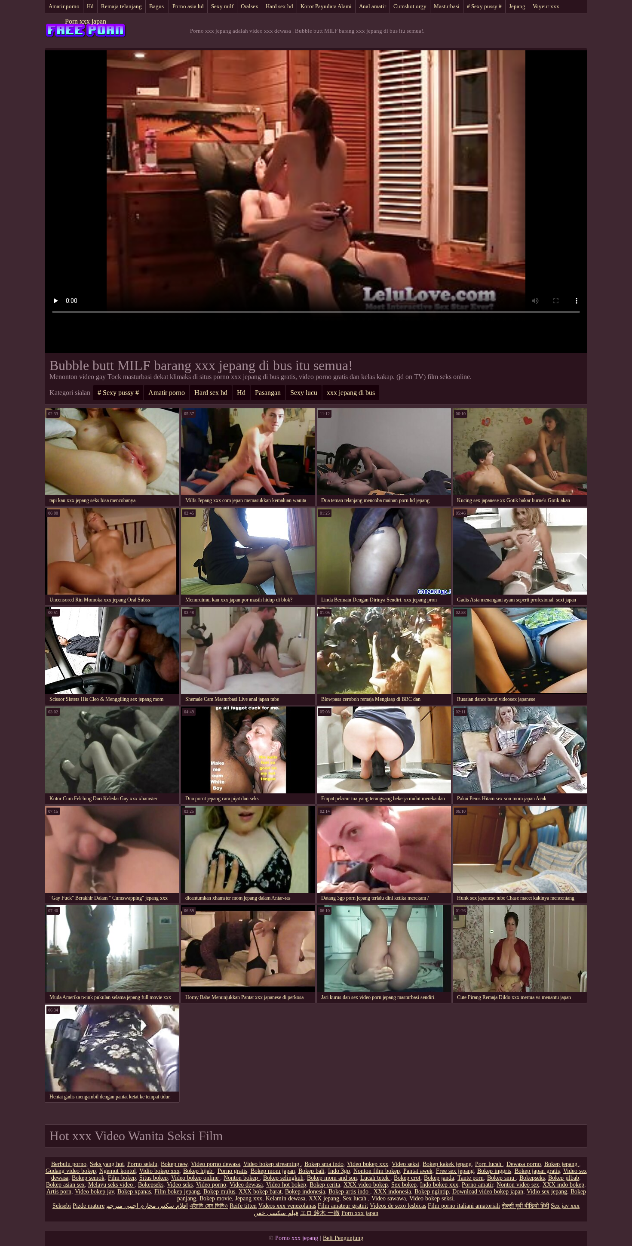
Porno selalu (142, 1164)
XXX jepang (324, 1198)
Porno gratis (232, 1171)
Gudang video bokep (71, 1171)
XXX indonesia (392, 1191)
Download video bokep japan (487, 1191)
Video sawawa (388, 1198)
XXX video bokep (366, 1184)
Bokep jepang (561, 1164)
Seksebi (61, 1206)
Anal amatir (372, 6)
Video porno (211, 1184)
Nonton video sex (518, 1184)
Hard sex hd (279, 6)
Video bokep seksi (431, 1198)
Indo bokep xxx (439, 1184)
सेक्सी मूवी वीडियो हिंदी (525, 1206)
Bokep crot (407, 1178)
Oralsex (249, 6)
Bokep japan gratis (537, 1171)
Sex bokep (404, 1184)
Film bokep (122, 1178)
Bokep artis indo (349, 1191)
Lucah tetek (375, 1178)
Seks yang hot (107, 1164)
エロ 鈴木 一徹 (320, 1213)
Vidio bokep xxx (159, 1171)
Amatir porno (64, 6)
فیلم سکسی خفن (276, 1213)
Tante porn (470, 1178)
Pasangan (268, 392)
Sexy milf (222, 6)
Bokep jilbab (563, 1178)
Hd (90, 6)
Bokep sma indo (324, 1164)
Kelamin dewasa (285, 1198)
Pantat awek (418, 1171)
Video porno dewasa (215, 1164)
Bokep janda (439, 1178)
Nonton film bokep (376, 1171)
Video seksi (405, 1164)
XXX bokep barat (260, 1191)
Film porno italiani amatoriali (464, 1206)
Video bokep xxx (367, 1164)
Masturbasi (447, 6)
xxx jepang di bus (351, 392)
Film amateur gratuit (343, 1206)
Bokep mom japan (273, 1171)
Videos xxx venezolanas (287, 1206)
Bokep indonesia (305, 1191)
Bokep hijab (198, 1171)
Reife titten (243, 1206)
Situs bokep (153, 1178)
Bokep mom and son (332, 1178)
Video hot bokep (286, 1184)
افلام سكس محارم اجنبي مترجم (147, 1206)
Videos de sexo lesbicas (398, 1206)
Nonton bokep (242, 1178)
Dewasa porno (523, 1164)
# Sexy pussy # (484, 6)
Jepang (517, 6)
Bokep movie (215, 1198)
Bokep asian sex (65, 1184)
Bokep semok (88, 1178)
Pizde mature (88, 1206)
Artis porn (58, 1191)
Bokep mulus (219, 1191)
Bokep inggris (494, 1171)
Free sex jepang (455, 1171)
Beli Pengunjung (343, 1238)
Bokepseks (532, 1178)
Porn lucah (489, 1164)
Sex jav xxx (565, 1206)
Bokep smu (501, 1178)
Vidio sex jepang (547, 1191)
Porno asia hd (188, 6)
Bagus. (157, 6)
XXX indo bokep (563, 1184)
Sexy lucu (303, 392)
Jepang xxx (248, 1198)
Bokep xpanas (134, 1191)
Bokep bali (311, 1171)
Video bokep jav (94, 1191)
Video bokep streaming (272, 1164)
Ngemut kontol (117, 1171)
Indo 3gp (339, 1171)
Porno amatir (477, 1184)
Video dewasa (246, 1184)
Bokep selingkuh (283, 1178)
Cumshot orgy (409, 6)
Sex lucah (355, 1198)
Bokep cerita (325, 1184)
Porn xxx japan (85, 21)
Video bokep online (195, 1178)
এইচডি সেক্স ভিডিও (209, 1206)
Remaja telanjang (121, 6)
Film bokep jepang (177, 1191)
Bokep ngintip (431, 1191)
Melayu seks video (111, 1184)
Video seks (180, 1184)
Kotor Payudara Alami (326, 6)
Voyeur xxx (546, 6)
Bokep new (174, 1164)
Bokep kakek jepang (447, 1164)
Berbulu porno (68, 1164)
